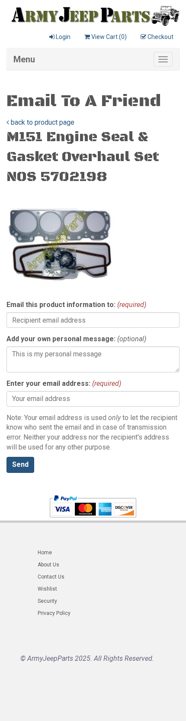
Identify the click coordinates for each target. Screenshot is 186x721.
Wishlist (47, 589)
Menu (24, 59)
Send (20, 464)
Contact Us (51, 577)
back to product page (41, 122)
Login (63, 36)
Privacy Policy (54, 613)
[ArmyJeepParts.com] (93, 13)
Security (47, 601)
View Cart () (109, 36)
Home (45, 553)
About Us (48, 565)
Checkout (160, 36)
